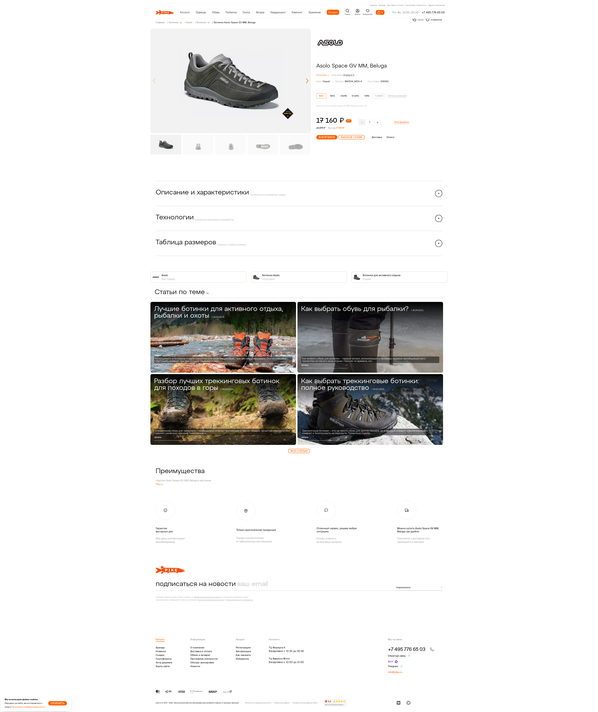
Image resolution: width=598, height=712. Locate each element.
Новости (195, 666)
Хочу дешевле (401, 122)
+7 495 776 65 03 (433, 12)
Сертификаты (164, 658)
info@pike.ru (395, 672)
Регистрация (243, 647)
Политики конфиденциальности (210, 600)
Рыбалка (231, 12)
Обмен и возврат (200, 655)
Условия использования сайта (304, 703)
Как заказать (243, 655)
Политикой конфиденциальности (28, 707)
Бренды (382, 5)
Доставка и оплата (395, 5)
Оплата (390, 137)
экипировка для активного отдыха (206, 703)
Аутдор (260, 12)
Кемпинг (297, 12)
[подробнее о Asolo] (330, 43)
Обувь (216, 12)
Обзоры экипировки (202, 662)
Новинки (373, 5)
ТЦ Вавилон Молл (279, 658)
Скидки (333, 12)
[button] (307, 80)
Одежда (201, 12)
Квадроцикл (278, 12)
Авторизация (243, 651)
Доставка (377, 137)
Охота (246, 12)
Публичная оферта (282, 703)
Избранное (242, 658)
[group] (230, 81)
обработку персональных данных (207, 597)
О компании (197, 647)
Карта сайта (163, 666)
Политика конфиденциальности (258, 703)
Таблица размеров (397, 95)
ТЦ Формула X (277, 647)
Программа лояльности (416, 5)
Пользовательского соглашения (239, 600)
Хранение (314, 12)
